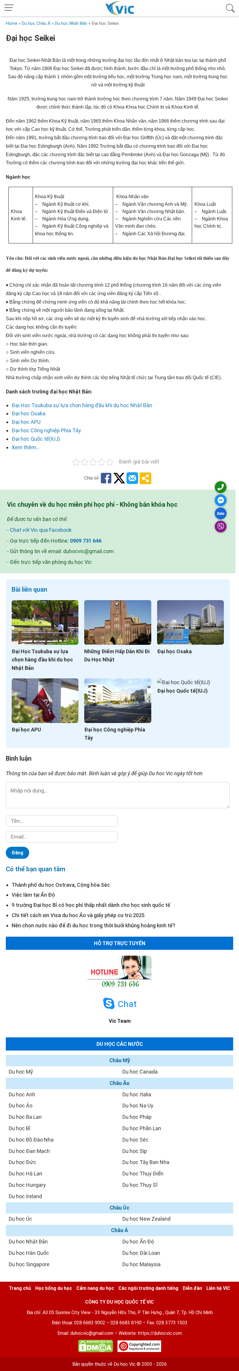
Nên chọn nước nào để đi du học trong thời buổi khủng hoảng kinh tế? (93, 925)
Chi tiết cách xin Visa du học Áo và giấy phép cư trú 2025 (78, 915)
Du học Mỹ (21, 1072)
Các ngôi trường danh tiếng (148, 1288)
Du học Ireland (25, 1196)
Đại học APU (26, 422)
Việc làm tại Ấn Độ (33, 895)
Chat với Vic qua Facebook (41, 530)
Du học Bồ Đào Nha (31, 1140)
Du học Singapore (29, 1264)
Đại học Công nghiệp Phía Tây (46, 430)
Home (11, 23)
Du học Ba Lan (25, 1117)
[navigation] (9, 8)
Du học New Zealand (146, 1219)
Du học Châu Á (36, 23)
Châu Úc (119, 1208)
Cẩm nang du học (95, 1288)
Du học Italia (136, 1094)
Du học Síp (134, 1151)
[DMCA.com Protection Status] (95, 1347)
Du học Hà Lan (25, 1173)
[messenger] (220, 500)
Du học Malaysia (141, 1264)
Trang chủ (20, 1288)
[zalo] (220, 513)
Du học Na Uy (137, 1105)
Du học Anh (22, 1094)
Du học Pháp (137, 1117)
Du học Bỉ (20, 1128)
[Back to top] (221, 1353)
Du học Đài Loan (141, 1253)
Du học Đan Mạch (29, 1151)
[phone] (220, 487)
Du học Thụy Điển (143, 1173)
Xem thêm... (26, 447)
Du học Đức (22, 1162)
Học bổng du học (53, 1288)
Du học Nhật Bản (71, 23)
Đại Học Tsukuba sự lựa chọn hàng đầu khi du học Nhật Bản (82, 405)
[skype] (108, 1004)
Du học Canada (140, 1072)
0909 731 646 (85, 541)
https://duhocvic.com (160, 1333)
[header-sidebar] (230, 8)
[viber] (220, 526)
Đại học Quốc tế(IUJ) (36, 439)
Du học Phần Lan (141, 1128)
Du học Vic (125, 1364)
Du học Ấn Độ (138, 1241)
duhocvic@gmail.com (91, 1333)
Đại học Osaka (28, 413)
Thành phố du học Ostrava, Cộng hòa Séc (61, 885)
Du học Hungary (27, 1185)
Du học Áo (20, 1105)
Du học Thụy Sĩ (139, 1185)
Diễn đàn (192, 1288)
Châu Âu (119, 1083)
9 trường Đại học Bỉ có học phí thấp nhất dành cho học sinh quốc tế (91, 905)
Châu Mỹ (119, 1060)
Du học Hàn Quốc (29, 1253)
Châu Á (119, 1230)
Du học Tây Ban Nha (145, 1162)
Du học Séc (135, 1140)
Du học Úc (20, 1219)
